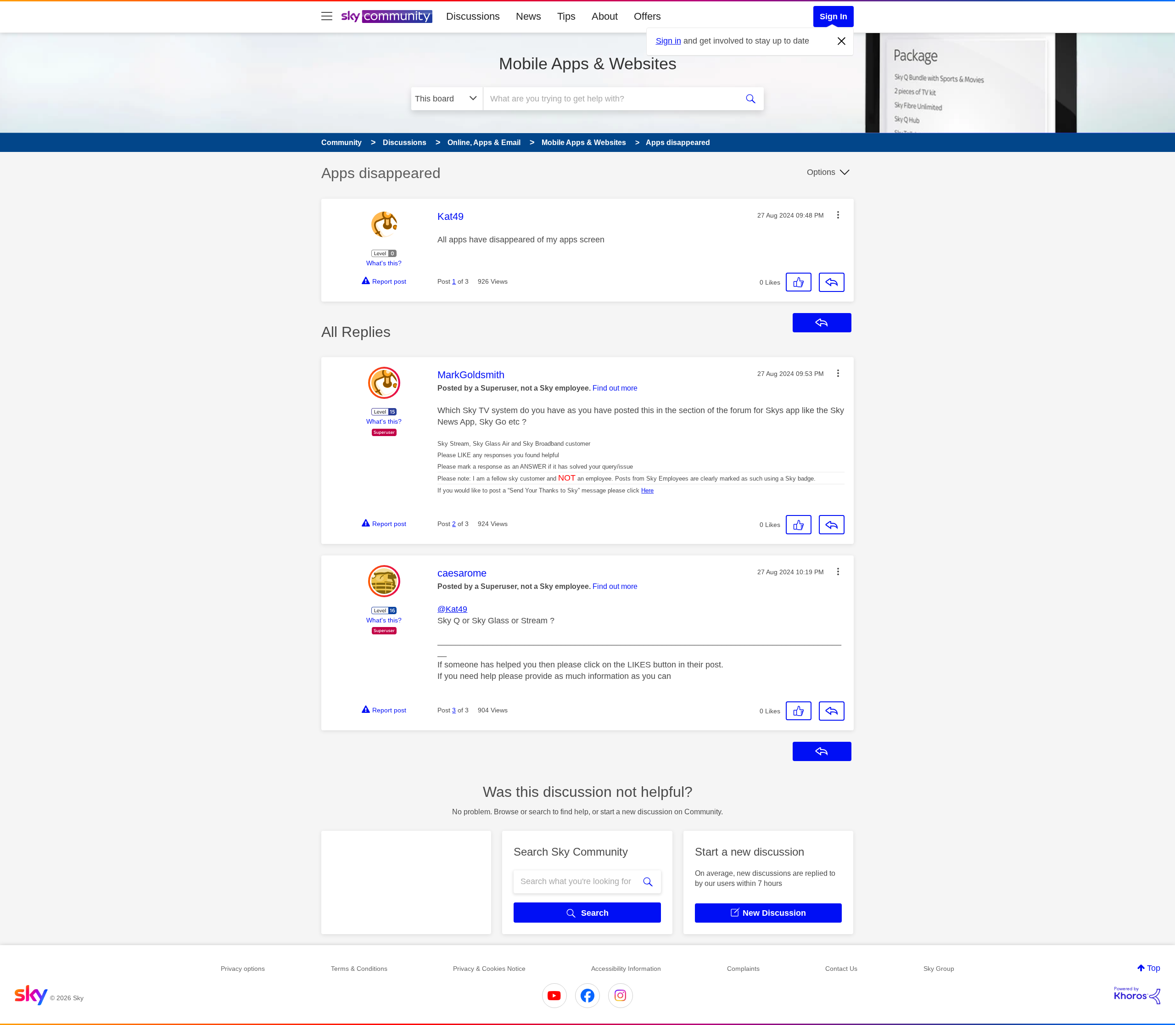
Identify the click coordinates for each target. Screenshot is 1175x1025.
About (605, 16)
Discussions (473, 16)
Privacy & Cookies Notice (489, 968)
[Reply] (832, 282)
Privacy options (243, 968)
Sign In (833, 16)
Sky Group (938, 968)
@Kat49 (452, 609)
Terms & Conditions (359, 968)
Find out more (615, 388)
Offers (647, 16)
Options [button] (821, 172)
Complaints (743, 968)
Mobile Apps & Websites (588, 63)
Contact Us (841, 968)
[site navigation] (326, 16)
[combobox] (609, 98)
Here (647, 490)
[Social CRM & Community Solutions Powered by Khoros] (1137, 995)
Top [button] (1153, 968)
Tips (566, 16)
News (528, 16)
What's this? (384, 263)
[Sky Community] (386, 16)
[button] (838, 214)
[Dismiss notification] (841, 41)
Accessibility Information (626, 968)
